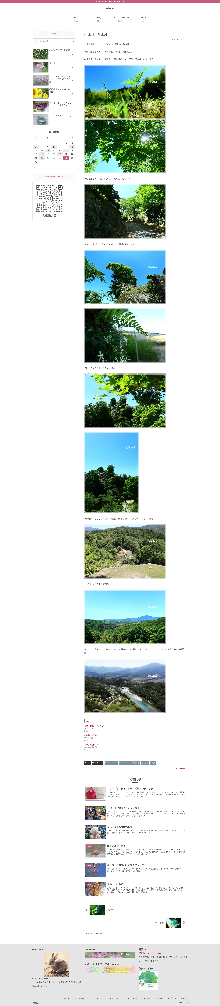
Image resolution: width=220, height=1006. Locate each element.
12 (48, 150)
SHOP (148, 998)
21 (60, 154)
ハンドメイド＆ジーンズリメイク (112, 998)
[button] (73, 41)
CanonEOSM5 (112, 763)
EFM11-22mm (126, 763)
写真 (153, 763)
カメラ (146, 763)
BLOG (135, 998)
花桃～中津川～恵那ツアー (95, 726)
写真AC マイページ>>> (150, 953)
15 (66, 150)
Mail (160, 998)
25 (42, 158)
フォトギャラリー (84, 998)
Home (66, 998)
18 (42, 154)
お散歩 (137, 763)
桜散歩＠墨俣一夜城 (92, 745)
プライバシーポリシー (179, 998)
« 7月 (35, 168)
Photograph (98, 763)
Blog (88, 763)
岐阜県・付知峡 (90, 735)
